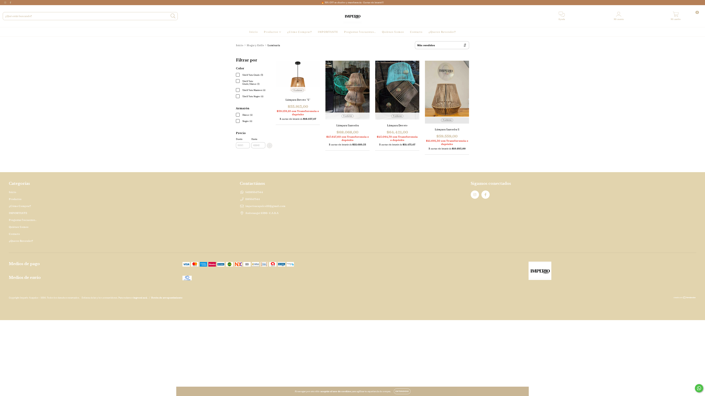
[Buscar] (173, 16)
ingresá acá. (140, 297)
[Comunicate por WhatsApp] (699, 388)
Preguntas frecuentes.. (360, 32)
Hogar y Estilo (255, 45)
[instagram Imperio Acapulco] (5, 2)
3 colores (297, 90)
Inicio (253, 32)
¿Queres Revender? (442, 32)
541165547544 (254, 192)
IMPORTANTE (328, 32)
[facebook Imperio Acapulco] (10, 2)
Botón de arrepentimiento (166, 297)
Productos (271, 32)
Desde (239, 139)
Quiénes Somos (393, 32)
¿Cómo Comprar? (299, 32)
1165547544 (252, 199)
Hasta (254, 139)
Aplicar (269, 145)
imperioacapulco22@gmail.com (265, 206)
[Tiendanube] (684, 298)
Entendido (402, 391)
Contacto (416, 32)
